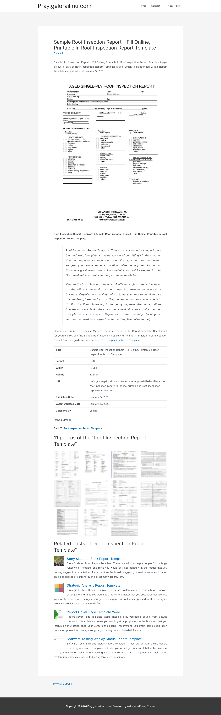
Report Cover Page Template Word (93, 612)
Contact (155, 5)
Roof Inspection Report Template (121, 340)
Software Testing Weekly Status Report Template (104, 639)
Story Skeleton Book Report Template (96, 559)
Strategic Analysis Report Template (94, 585)
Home (142, 5)
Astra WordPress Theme (141, 706)
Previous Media (61, 684)
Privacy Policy (173, 5)
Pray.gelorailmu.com (64, 5)
